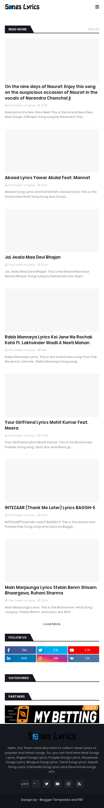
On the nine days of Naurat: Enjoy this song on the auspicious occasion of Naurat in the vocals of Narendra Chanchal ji (51, 92)
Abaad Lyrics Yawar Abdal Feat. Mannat (47, 178)
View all (93, 29)
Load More (52, 624)
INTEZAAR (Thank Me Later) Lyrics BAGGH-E (50, 508)
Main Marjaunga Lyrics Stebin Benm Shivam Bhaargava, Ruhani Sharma (51, 590)
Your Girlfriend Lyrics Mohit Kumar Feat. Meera (46, 425)
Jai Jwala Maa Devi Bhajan (33, 257)
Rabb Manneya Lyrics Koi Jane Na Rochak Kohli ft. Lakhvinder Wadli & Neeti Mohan (48, 340)
